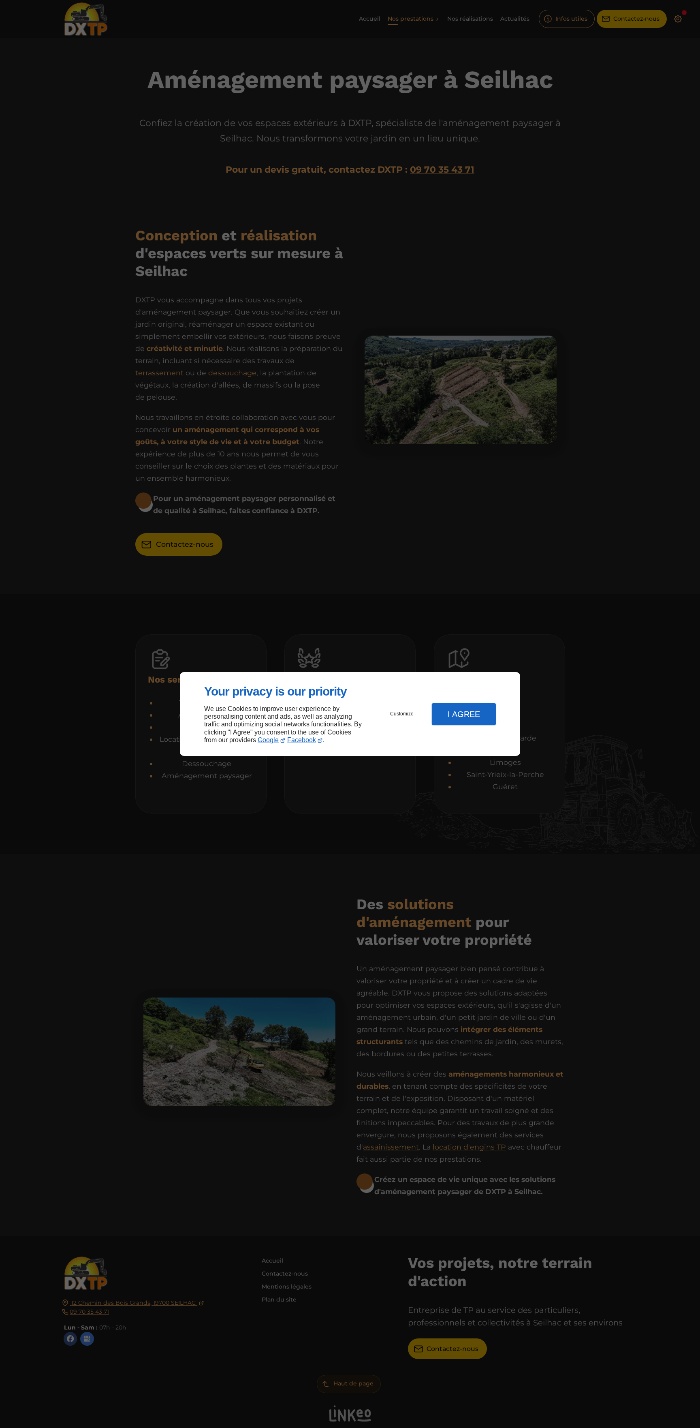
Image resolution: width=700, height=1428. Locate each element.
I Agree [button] (464, 714)
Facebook (301, 739)
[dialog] (350, 714)
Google (268, 739)
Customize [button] (402, 714)
